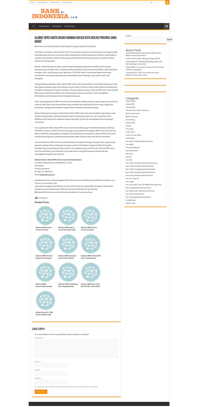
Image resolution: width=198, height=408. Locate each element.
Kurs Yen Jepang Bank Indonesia (138, 197)
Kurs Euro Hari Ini (132, 178)
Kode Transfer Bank (133, 135)
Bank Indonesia (132, 117)
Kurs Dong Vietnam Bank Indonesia (139, 175)
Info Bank (129, 129)
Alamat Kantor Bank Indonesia (137, 110)
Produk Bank (131, 200)
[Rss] (151, 2)
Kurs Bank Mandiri (133, 148)
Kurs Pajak (130, 182)
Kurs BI (128, 157)
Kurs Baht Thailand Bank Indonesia (139, 141)
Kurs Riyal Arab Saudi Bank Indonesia (140, 191)
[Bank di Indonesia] (54, 13)
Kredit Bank (130, 138)
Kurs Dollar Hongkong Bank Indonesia (140, 169)
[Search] (167, 2)
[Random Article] (166, 26)
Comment (39, 338)
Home (32, 2)
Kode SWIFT (130, 132)
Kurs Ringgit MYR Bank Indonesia (138, 188)
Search (128, 36)
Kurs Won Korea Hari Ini (135, 194)
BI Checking (130, 120)
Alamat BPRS (108, 186)
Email (37, 370)
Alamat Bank (130, 101)
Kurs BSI (129, 160)
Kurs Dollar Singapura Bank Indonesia (140, 172)
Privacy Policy (67, 2)
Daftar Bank (130, 123)
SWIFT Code (130, 203)
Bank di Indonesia (133, 113)
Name (38, 362)
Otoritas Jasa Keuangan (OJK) (46, 183)
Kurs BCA (129, 154)
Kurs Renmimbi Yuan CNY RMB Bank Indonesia (143, 185)
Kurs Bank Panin (132, 151)
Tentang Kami (42, 2)
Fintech (128, 126)
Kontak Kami (55, 2)
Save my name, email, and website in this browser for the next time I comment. (67, 387)
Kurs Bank (129, 144)
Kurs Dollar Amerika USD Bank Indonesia (141, 163)
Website (38, 378)
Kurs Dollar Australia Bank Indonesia (140, 166)
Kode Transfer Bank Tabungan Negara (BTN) (143, 58)
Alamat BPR (130, 104)
